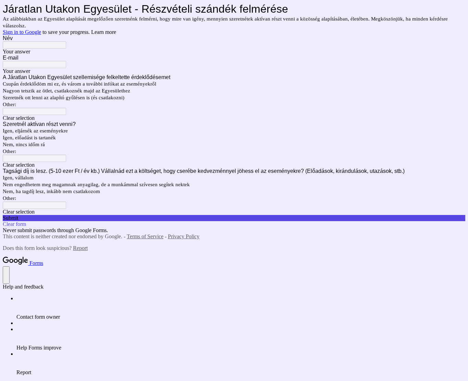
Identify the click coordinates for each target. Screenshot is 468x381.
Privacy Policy (183, 236)
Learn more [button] (103, 32)
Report (80, 248)
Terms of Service (145, 236)
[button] (234, 118)
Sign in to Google (22, 32)
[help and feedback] (6, 275)
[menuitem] (240, 307)
